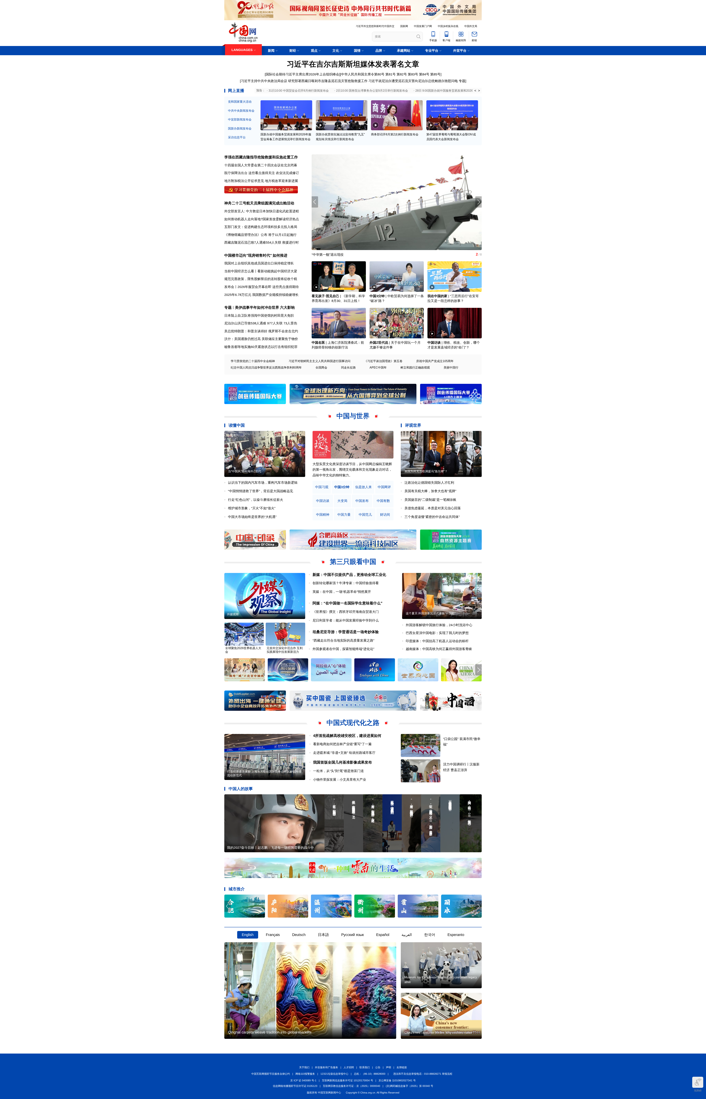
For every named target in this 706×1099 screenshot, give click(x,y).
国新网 (404, 26)
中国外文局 (470, 26)
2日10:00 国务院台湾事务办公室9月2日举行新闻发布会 (372, 90)
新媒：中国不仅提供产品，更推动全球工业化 (349, 575)
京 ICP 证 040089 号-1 (303, 1080)
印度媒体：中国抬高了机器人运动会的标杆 (437, 641)
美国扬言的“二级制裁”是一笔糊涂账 (430, 500)
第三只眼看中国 (353, 561)
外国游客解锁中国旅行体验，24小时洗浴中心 (439, 625)
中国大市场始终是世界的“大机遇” (252, 517)
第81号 (390, 74)
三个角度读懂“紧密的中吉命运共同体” (432, 517)
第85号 (435, 74)
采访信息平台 (237, 137)
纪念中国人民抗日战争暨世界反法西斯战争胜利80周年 (266, 367)
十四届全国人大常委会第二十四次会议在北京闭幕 (260, 165)
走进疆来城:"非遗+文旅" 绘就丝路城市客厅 (344, 753)
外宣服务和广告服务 (326, 1067)
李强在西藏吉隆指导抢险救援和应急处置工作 (261, 157)
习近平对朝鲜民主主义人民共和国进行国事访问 (319, 361)
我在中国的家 (437, 296)
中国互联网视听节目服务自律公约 (270, 1073)
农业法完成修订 (287, 173)
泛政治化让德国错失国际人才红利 (429, 482)
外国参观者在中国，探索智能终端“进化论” (343, 649)
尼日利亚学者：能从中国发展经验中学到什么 (346, 620)
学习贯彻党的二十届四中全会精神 (253, 361)
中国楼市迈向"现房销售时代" (248, 255)
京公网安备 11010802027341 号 (397, 1080)
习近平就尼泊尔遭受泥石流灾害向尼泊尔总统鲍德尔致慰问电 (413, 81)
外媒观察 (233, 614)
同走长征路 (348, 367)
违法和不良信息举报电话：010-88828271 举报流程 (422, 1073)
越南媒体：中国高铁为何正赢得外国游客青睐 (439, 649)
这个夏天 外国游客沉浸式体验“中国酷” (430, 613)
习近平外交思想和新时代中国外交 (375, 26)
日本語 (323, 935)
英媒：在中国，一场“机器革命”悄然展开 (342, 592)
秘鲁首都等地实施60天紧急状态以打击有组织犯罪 (260, 347)
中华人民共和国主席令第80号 (362, 74)
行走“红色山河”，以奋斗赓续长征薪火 (255, 500)
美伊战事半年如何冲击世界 (257, 307)
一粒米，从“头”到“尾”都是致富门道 (338, 771)
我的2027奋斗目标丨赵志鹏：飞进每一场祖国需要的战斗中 (270, 848)
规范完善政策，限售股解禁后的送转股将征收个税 (260, 279)
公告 (377, 1067)
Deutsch (299, 935)
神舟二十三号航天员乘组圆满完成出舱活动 (259, 203)
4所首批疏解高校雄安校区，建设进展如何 (347, 736)
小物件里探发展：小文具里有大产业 (339, 779)
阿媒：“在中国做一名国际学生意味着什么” (347, 603)
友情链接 (402, 1067)
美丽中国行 (451, 367)
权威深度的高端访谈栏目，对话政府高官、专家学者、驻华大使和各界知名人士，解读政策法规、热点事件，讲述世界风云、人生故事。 (352, 469)
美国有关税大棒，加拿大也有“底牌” (430, 491)
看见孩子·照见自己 (325, 296)
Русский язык (352, 935)
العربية (407, 935)
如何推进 (280, 255)
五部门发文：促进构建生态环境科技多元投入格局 (260, 227)
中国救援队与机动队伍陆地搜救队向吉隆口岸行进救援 (351, 254)
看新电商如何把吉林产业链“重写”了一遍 (342, 744)
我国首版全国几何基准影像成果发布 (342, 762)
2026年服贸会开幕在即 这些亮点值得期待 (268, 287)
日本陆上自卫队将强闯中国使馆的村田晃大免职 (259, 315)
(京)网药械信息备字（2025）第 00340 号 (409, 1085)
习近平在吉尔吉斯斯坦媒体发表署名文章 (353, 64)
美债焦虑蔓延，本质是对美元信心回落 (432, 508)
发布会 (229, 287)
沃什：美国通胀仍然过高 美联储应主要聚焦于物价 (261, 339)
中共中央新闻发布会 (241, 110)
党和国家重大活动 (240, 101)
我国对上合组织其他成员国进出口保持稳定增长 (259, 263)
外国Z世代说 (379, 342)
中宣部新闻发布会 (240, 119)
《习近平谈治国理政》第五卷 (383, 361)
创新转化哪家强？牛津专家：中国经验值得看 (346, 583)
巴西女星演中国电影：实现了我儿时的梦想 (437, 633)
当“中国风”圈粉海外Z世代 (244, 471)
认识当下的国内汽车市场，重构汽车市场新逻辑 (262, 482)
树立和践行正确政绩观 (415, 367)
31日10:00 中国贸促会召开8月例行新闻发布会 (299, 90)
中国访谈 (434, 342)
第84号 (424, 74)
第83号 (413, 74)
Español (382, 935)
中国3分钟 (377, 296)
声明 (388, 1067)
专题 (462, 81)
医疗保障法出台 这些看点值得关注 (249, 173)
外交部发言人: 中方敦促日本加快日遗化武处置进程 (261, 211)
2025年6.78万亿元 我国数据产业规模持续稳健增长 (261, 295)
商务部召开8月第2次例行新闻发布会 (394, 134)
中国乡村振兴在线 (448, 26)
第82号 (402, 74)
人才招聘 (349, 1067)
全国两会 (321, 367)
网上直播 (236, 90)
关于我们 (304, 1067)
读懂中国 (237, 425)
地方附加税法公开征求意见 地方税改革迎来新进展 (261, 181)
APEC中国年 (378, 367)
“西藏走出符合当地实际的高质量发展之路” (343, 640)
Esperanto (456, 935)
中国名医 (318, 342)
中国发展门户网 (423, 26)
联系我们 (364, 1067)
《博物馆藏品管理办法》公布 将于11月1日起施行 (260, 235)
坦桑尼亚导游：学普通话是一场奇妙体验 (346, 632)
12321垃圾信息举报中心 (334, 1073)
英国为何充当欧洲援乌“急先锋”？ (426, 471)
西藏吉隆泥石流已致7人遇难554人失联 (252, 242)
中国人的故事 (241, 788)
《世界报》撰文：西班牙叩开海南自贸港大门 (346, 612)
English (248, 935)
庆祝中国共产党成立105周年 (435, 361)
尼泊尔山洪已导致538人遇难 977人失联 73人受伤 (260, 323)
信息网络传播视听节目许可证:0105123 (295, 1085)
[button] (478, 202)
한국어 (429, 935)
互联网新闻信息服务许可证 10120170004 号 (347, 1080)
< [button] (475, 91)
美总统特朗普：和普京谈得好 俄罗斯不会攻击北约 (261, 331)
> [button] (479, 91)
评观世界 (413, 425)
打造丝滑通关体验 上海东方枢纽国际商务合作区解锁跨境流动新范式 (264, 773)
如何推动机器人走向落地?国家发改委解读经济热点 (261, 219)
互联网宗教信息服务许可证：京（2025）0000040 (351, 1085)
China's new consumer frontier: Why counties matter (438, 1032)
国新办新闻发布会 (240, 128)
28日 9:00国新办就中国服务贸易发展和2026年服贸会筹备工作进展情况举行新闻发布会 (472, 90)
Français (273, 935)
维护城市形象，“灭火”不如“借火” (251, 508)
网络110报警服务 (305, 1073)
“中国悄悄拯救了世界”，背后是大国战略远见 (260, 491)
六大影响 (287, 307)
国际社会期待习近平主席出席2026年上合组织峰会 (302, 74)
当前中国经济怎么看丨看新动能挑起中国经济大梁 (260, 271)
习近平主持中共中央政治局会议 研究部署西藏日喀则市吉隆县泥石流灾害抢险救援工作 (304, 81)
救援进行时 (290, 242)
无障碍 (698, 1090)
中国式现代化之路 (353, 722)
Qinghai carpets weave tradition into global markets (269, 1032)
